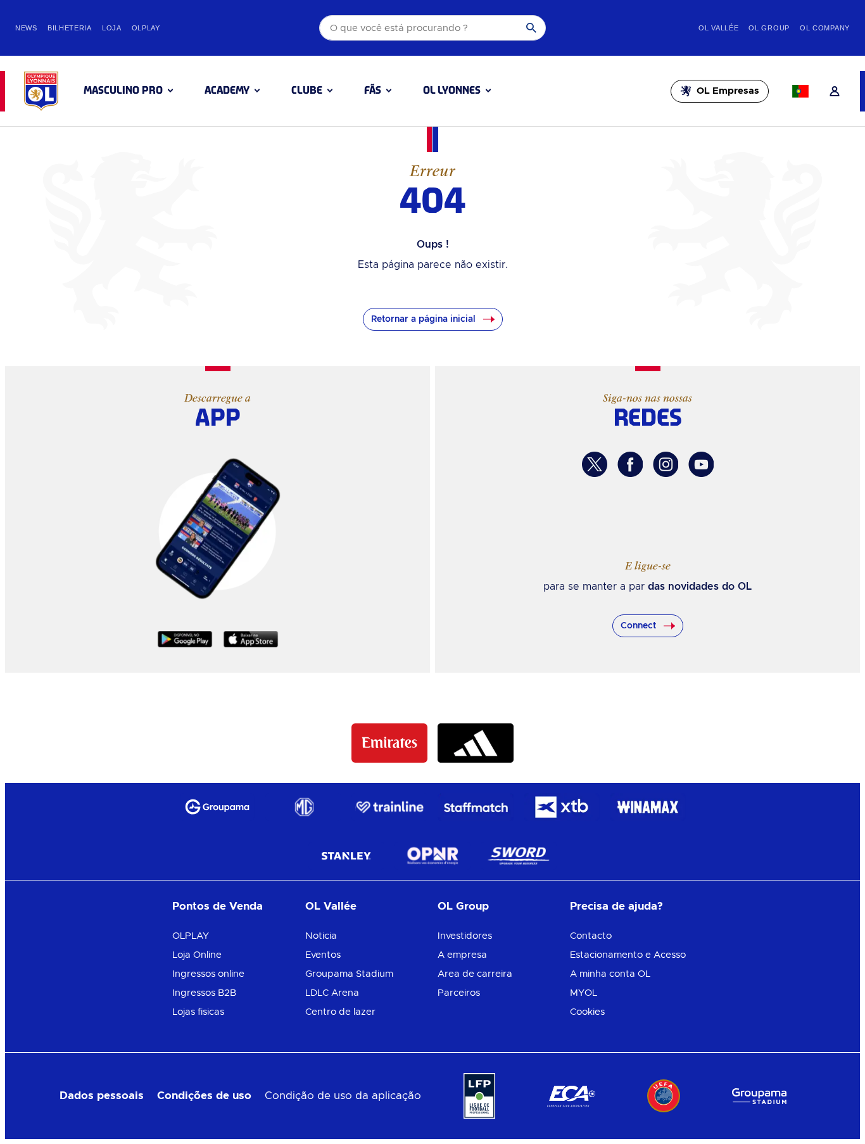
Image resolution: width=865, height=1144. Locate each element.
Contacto (591, 936)
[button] (128, 90)
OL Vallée (331, 906)
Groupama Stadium (349, 974)
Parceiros (459, 993)
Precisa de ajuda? (616, 906)
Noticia (321, 936)
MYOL (583, 993)
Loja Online (197, 955)
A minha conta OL (610, 974)
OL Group (463, 906)
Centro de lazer (340, 1012)
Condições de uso (204, 1095)
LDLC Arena (332, 993)
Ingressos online (208, 974)
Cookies (587, 1012)
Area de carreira (475, 974)
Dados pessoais (102, 1095)
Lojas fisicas (198, 1012)
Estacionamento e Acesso (628, 955)
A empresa (462, 955)
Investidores (465, 936)
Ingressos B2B (204, 993)
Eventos (323, 955)
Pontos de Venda (217, 906)
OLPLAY (190, 936)
